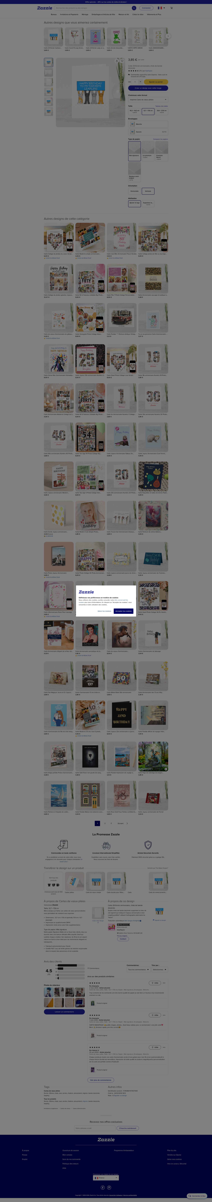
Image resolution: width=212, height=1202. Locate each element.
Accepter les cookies (123, 611)
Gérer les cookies (104, 611)
